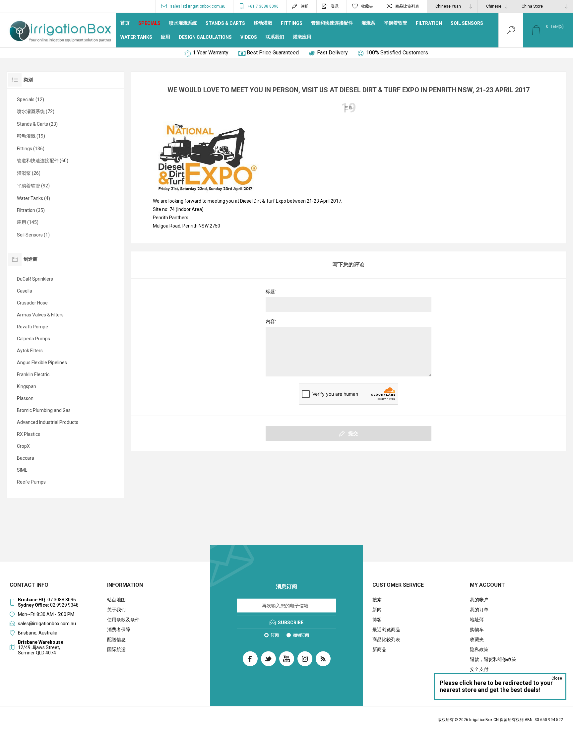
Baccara (25, 458)
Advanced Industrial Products (47, 422)
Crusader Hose (32, 302)
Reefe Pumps (31, 482)
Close (556, 678)
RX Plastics (28, 434)
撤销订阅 (301, 635)
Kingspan (26, 386)
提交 (353, 433)
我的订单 (479, 609)
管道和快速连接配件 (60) (42, 160)
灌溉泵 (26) (28, 173)
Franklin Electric (33, 374)
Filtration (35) (31, 210)
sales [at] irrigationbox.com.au (197, 6)
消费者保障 (118, 629)
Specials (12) (30, 99)
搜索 (377, 599)
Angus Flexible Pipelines (42, 362)
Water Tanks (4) (33, 198)
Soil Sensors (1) (33, 234)
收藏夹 (477, 639)
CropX (23, 446)
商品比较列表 (407, 6)
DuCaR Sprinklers (35, 279)
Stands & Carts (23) (37, 124)
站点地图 (116, 599)
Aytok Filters (30, 350)
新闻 (377, 609)
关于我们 (116, 609)
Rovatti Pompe (32, 326)
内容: (271, 321)
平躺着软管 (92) (33, 185)
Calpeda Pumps (33, 338)
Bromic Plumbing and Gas (44, 410)
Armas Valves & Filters (40, 314)
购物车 (477, 629)
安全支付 (479, 669)
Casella (24, 291)
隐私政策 (479, 649)
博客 (377, 619)
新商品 (379, 649)
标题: (271, 291)
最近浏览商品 (386, 629)
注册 (305, 6)
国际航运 (116, 649)
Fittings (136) (30, 148)
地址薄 (477, 619)
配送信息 (116, 639)
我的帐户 (479, 599)
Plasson (25, 398)
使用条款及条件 (123, 619)
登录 (335, 6)
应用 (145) (27, 222)
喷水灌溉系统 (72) (35, 111)
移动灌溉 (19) (31, 136)
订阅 (275, 635)
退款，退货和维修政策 (493, 659)
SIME (22, 470)
